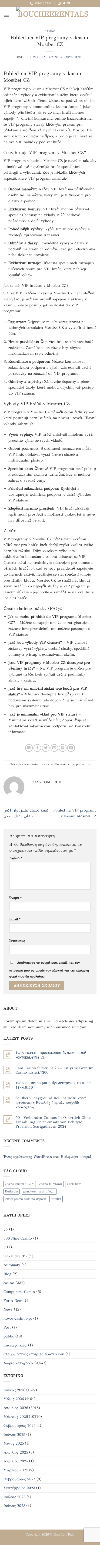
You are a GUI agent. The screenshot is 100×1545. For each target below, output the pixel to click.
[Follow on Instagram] (59, 3)
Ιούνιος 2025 (14, 1434)
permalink (83, 764)
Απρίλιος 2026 (15, 1408)
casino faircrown (50, 1184)
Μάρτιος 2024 (15, 1470)
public (8, 1336)
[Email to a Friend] (54, 748)
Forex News (13, 1300)
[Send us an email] (68, 3)
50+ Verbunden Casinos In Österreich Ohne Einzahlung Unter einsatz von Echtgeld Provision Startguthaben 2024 (53, 1122)
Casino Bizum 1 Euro (19, 1184)
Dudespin (11, 1191)
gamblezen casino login (39, 1191)
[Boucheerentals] (53, 15)
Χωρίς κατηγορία (18, 1363)
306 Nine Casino (17, 1238)
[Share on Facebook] (37, 748)
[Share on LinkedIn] (71, 748)
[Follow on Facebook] (54, 3)
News (8, 1309)
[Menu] (6, 15)
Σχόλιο (15, 858)
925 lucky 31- (15, 1256)
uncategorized (15, 1345)
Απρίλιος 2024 (15, 1461)
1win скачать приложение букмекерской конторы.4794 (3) (51, 1054)
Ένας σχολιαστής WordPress (27, 1156)
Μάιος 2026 (13, 1399)
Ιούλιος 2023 (14, 1497)
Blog (7, 1274)
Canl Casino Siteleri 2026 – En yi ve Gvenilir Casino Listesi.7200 (54, 1070)
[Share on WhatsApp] (29, 748)
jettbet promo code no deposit (25, 1199)
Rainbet (56, 1199)
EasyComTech (63, 1534)
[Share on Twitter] (46, 748)
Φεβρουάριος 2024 (19, 1479)
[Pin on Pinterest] (63, 748)
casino (50, 31)
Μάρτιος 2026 (15, 1416)
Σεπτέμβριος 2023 (19, 1488)
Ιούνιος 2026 (14, 1390)
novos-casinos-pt (17, 1318)
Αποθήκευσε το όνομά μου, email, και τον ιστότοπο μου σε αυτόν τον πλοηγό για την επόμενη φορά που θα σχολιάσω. (49, 969)
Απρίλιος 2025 (15, 1452)
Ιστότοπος (17, 940)
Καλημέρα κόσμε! (76, 1156)
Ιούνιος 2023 (14, 1505)
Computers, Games (19, 1291)
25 (5, 1229)
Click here (74, 1184)
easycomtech (73, 57)
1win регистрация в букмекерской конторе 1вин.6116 (53, 1085)
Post (7, 1327)
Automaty (11, 1265)
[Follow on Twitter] (64, 3)
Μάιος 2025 (13, 1443)
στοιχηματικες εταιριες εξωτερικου (33, 1354)
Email (14, 919)
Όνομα (15, 898)
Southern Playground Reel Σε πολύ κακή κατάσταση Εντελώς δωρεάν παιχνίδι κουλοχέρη (51, 1102)
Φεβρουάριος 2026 (19, 1425)
